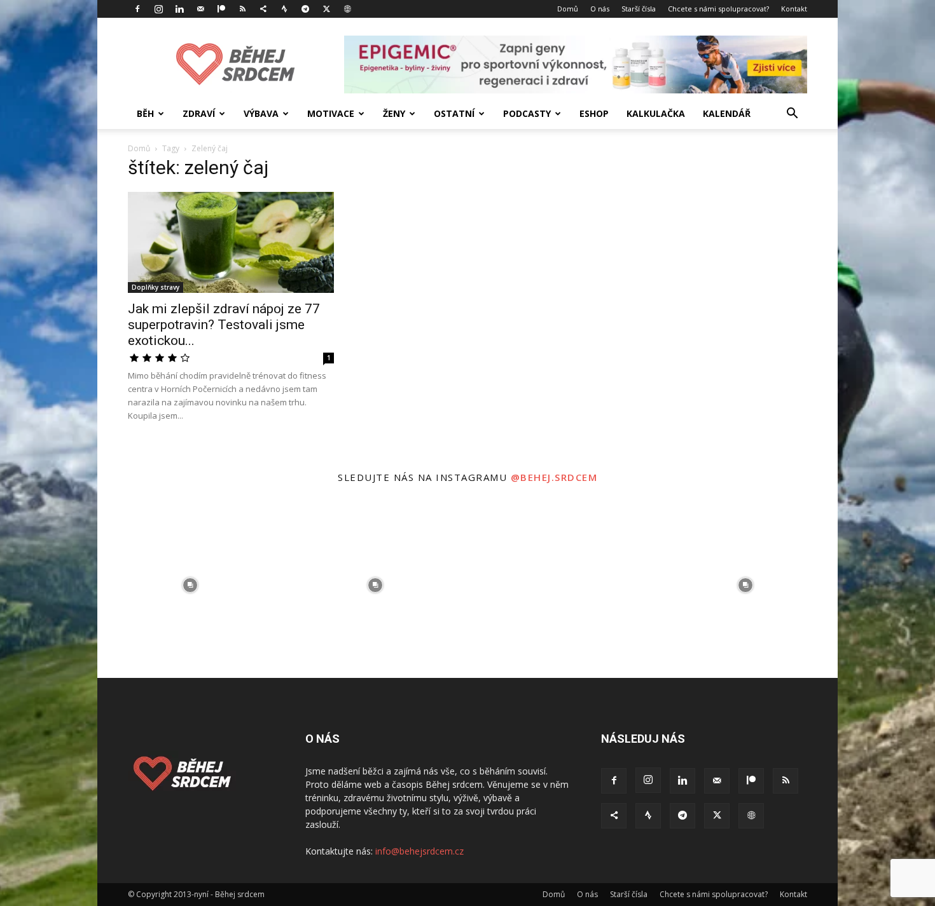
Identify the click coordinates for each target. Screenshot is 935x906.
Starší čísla (638, 8)
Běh (145, 113)
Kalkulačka (656, 113)
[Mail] (200, 9)
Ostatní (454, 113)
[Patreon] (221, 9)
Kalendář (727, 113)
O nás (599, 8)
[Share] (263, 9)
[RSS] (242, 9)
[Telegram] (305, 9)
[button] (792, 115)
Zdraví (199, 113)
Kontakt (794, 8)
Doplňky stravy (155, 287)
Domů (567, 8)
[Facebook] (137, 9)
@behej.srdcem (554, 477)
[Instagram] (158, 9)
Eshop (594, 113)
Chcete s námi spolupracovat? (718, 8)
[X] (326, 9)
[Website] (347, 9)
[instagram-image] (189, 585)
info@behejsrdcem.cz (419, 851)
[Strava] (284, 9)
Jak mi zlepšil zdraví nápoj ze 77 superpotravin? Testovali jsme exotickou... (224, 324)
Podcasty (527, 113)
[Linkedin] (179, 9)
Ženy (394, 113)
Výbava (261, 113)
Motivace (330, 113)
